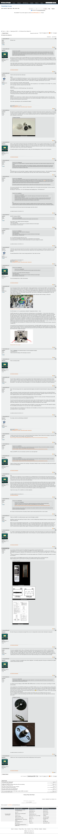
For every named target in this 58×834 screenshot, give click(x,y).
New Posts (5, 8)
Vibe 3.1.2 (30, 821)
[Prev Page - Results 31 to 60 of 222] (46, 33)
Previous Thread (27, 794)
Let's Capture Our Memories (14, 69)
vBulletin (30, 802)
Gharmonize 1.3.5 (31, 809)
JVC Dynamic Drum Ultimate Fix (25, 31)
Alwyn (3, 40)
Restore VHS (29, 106)
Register (53, 8)
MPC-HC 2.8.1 (17, 823)
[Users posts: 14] (2, 166)
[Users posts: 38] (2, 292)
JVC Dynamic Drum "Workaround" (7, 782)
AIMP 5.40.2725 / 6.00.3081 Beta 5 (20, 813)
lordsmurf (3, 74)
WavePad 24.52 (31, 812)
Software (19, 2)
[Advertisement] (29, 21)
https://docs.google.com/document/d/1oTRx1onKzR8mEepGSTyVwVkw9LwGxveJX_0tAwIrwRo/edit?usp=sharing (28, 437)
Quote (54, 47)
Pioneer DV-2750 (45, 812)
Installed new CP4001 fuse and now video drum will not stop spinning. (13, 784)
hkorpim (3, 517)
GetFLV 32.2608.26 (18, 816)
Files (18, 8)
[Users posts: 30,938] (2, 84)
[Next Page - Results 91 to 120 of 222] (53, 33)
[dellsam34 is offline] (5, 55)
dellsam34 (3, 50)
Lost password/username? (41, 10)
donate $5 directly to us (35, 12)
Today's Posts (9, 8)
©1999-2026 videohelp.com (29, 832)
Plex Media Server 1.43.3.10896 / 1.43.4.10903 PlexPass (20, 810)
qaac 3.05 (16, 812)
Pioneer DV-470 (45, 809)
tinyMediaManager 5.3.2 (19, 821)
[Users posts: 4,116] (2, 44)
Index (2, 8)
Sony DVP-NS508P (46, 817)
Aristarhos (3, 111)
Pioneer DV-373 (45, 811)
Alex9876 (3, 216)
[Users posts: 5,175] (2, 61)
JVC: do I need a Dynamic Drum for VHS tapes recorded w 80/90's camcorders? (15, 791)
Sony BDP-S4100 (45, 818)
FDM (44, 180)
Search (16, 8)
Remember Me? (34, 10)
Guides (31, 2)
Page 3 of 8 (41, 776)
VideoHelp (47, 799)
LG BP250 (44, 815)
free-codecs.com (31, 830)
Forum (14, 2)
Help (49, 8)
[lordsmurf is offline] (5, 79)
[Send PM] (4, 44)
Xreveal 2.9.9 (31, 817)
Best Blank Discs (14, 106)
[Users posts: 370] (2, 392)
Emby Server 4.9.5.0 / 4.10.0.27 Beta (34, 815)
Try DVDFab (10, 804)
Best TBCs (19, 106)
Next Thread (32, 794)
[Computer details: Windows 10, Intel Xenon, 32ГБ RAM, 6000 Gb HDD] (3, 166)
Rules (14, 8)
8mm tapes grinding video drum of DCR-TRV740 (10, 788)
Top (37, 776)
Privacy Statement (52, 799)
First (45, 776)
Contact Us (43, 799)
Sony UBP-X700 (45, 821)
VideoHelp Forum (6, 6)
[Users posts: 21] (2, 115)
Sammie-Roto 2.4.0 (32, 811)
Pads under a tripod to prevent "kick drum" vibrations (10, 786)
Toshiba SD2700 (45, 814)
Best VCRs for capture (24, 106)
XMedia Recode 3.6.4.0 (32, 814)
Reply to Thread (5, 33)
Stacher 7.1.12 (31, 818)
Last (55, 776)
